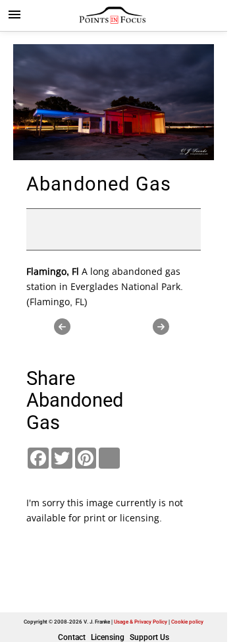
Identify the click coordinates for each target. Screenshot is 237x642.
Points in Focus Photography (114, 15)
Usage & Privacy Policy (140, 622)
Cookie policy (187, 622)
